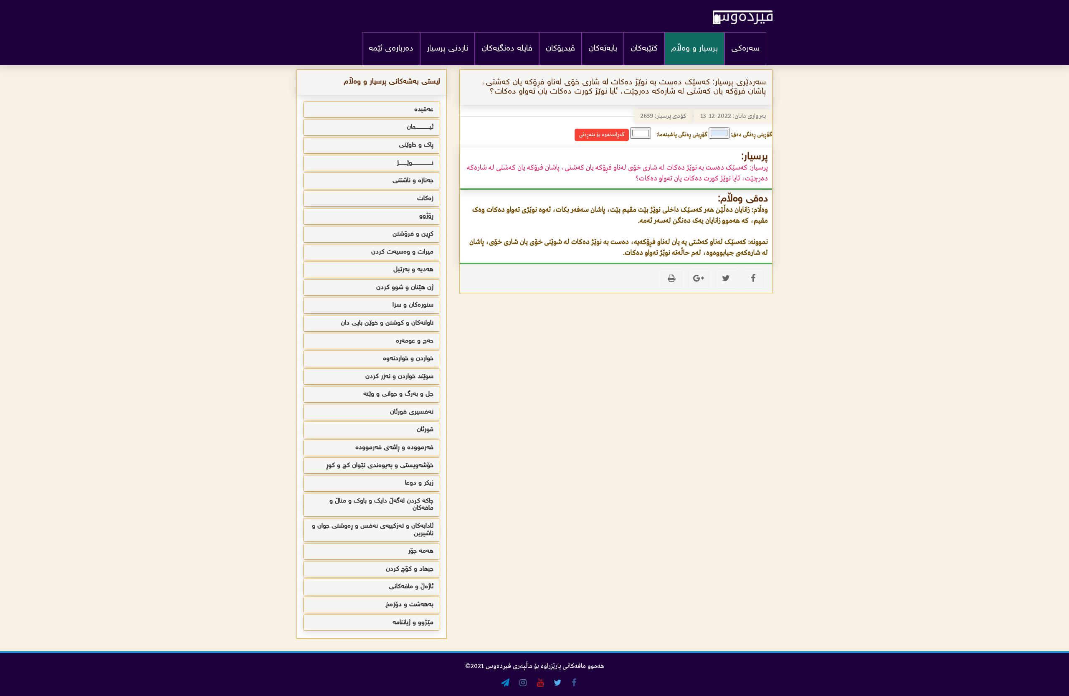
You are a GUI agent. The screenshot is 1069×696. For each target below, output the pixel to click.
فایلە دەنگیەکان (506, 49)
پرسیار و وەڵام (694, 49)
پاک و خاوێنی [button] (416, 145)
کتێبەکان (644, 49)
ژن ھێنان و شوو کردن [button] (404, 287)
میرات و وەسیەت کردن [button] (402, 252)
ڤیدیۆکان (560, 49)
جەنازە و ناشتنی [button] (413, 180)
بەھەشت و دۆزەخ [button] (409, 605)
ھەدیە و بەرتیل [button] (413, 269)
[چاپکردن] (671, 279)
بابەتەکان (602, 49)
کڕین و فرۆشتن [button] (413, 234)
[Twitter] (725, 279)
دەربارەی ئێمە (391, 49)
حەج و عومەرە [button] (414, 341)
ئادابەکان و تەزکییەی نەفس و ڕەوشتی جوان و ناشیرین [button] (372, 530)
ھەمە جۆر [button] (420, 551)
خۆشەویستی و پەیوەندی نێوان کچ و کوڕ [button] (379, 465)
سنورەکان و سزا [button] (413, 305)
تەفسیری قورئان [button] (411, 412)
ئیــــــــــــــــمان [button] (420, 127)
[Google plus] (698, 279)
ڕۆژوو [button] (426, 216)
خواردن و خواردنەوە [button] (408, 358)
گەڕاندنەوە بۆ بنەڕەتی (602, 134)
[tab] (372, 110)
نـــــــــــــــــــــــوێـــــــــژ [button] (415, 163)
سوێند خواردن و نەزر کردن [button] (399, 376)
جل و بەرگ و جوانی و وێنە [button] (398, 394)
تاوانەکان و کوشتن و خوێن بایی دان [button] (387, 323)
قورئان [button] (425, 429)
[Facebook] (752, 279)
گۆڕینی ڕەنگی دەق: (751, 134)
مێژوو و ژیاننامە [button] (413, 622)
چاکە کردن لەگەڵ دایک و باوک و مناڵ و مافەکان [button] (381, 504)
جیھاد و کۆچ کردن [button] (409, 569)
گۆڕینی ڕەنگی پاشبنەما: (681, 134)
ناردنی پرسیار (447, 49)
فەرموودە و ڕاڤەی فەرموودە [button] (394, 447)
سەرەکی (745, 49)
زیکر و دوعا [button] (419, 483)
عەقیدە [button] (423, 109)
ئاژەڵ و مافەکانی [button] (411, 587)
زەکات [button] (425, 198)
